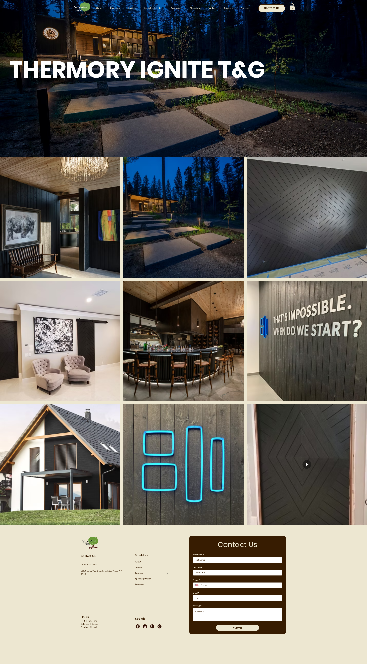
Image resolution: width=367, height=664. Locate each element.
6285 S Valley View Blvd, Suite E (95, 571)
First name (198, 554)
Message (197, 605)
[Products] (167, 573)
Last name (198, 567)
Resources (139, 584)
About (138, 561)
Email (196, 593)
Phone (196, 580)
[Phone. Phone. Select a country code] (197, 585)
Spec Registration (143, 578)
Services (138, 567)
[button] (177, 8)
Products (139, 573)
